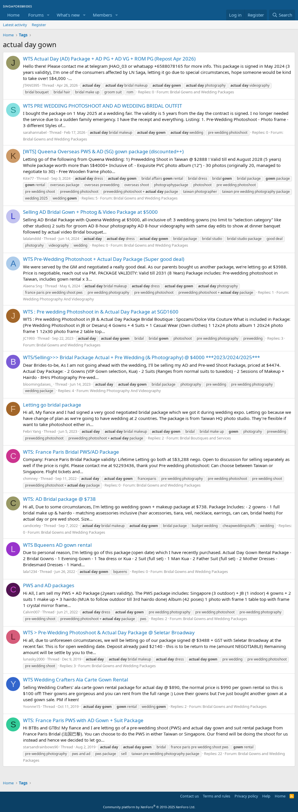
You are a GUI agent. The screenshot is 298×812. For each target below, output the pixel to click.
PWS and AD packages (48, 585)
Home (13, 15)
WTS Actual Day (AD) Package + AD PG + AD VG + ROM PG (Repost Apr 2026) (109, 58)
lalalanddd (32, 238)
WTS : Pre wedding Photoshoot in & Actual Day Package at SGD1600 (100, 311)
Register (39, 24)
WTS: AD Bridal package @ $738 (59, 499)
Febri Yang (32, 431)
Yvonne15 (31, 706)
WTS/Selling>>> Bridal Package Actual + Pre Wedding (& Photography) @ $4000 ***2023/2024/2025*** (141, 357)
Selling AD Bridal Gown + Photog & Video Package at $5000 (90, 212)
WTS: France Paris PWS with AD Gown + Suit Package (83, 720)
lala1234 (30, 571)
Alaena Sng (32, 286)
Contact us (189, 796)
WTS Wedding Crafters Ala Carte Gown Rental (75, 679)
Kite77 (28, 178)
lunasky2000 (34, 659)
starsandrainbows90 (40, 746)
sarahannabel (35, 132)
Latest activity (15, 24)
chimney (30, 478)
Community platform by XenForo (149, 807)
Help (266, 796)
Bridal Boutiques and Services (205, 438)
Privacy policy (246, 796)
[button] (48, 15)
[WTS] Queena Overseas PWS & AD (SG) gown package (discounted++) (103, 151)
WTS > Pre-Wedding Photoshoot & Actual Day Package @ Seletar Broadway (109, 632)
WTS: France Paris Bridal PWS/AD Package (71, 451)
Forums (36, 15)
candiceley (32, 525)
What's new (68, 15)
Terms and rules (216, 796)
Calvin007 (31, 612)
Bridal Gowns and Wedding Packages (202, 92)
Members (102, 15)
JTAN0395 (31, 85)
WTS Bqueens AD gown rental (57, 545)
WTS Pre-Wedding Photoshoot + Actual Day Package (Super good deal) (103, 259)
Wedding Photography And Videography (58, 299)
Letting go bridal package (52, 404)
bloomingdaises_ (37, 384)
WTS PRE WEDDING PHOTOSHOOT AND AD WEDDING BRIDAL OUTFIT (102, 105)
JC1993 (29, 338)
